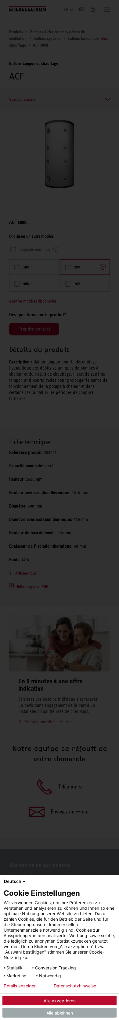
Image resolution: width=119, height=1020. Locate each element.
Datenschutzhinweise (75, 985)
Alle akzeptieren (60, 1000)
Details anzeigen (20, 985)
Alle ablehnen (59, 1012)
